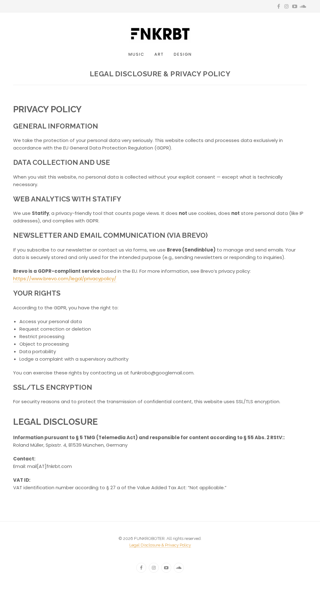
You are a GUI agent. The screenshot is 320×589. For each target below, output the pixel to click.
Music (136, 54)
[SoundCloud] (179, 568)
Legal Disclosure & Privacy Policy (160, 545)
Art (159, 54)
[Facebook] (141, 568)
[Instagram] (154, 568)
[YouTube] (166, 568)
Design (183, 54)
